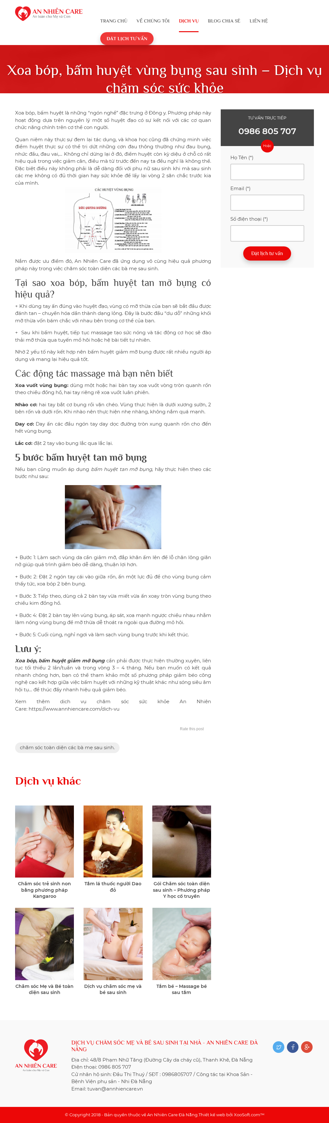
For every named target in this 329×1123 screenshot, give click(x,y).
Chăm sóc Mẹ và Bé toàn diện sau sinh (44, 989)
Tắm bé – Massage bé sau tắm (181, 989)
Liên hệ (259, 20)
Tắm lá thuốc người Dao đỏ (112, 887)
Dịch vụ (189, 20)
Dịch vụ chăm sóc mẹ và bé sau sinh (113, 989)
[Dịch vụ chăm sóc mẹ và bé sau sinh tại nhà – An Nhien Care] (49, 10)
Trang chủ (113, 20)
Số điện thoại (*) (249, 219)
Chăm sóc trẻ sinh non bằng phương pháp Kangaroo (44, 890)
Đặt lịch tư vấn (127, 38)
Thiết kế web (212, 1114)
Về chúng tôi (153, 20)
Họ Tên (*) (241, 157)
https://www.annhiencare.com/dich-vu (74, 709)
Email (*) (240, 188)
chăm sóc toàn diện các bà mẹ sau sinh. (67, 747)
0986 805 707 (267, 131)
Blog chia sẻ (224, 20)
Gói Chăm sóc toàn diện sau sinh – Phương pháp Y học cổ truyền (181, 890)
